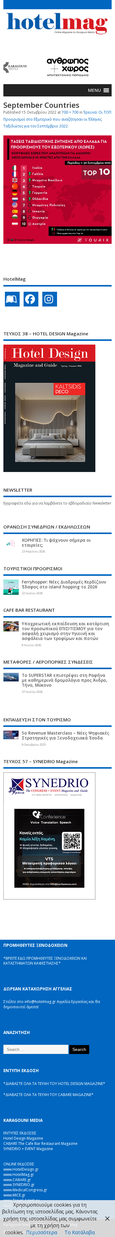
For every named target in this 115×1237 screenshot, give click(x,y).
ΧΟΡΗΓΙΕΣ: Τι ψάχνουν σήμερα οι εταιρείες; (56, 542)
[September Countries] (57, 242)
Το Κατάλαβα (79, 1232)
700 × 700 (70, 112)
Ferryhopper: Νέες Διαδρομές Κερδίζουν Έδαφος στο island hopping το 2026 (64, 584)
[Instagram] (49, 299)
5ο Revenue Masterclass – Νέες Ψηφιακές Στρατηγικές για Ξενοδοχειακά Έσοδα (65, 735)
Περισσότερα (41, 1232)
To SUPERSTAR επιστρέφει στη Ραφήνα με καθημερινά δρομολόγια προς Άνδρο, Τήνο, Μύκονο (64, 680)
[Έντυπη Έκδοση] (12, 299)
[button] (94, 90)
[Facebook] (31, 299)
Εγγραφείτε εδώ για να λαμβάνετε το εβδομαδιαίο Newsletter (57, 503)
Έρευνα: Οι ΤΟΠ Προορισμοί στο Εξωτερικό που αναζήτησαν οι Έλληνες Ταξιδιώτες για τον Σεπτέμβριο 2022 (57, 119)
